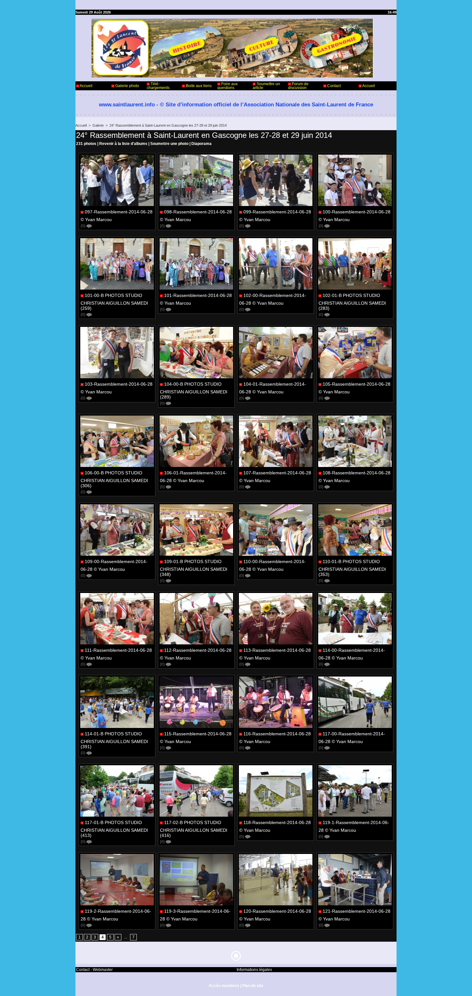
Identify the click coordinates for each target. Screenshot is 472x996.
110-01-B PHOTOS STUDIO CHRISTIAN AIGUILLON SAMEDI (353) (352, 568)
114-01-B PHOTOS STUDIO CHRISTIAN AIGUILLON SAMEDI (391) (114, 740)
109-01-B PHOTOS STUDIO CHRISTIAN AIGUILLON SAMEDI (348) (193, 568)
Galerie (98, 125)
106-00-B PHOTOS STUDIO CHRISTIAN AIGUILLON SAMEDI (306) (114, 479)
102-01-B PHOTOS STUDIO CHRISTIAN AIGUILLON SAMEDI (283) (352, 302)
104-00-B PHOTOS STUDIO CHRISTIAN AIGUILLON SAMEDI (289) (193, 390)
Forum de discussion (298, 86)
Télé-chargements (158, 86)
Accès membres (224, 985)
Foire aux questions (227, 86)
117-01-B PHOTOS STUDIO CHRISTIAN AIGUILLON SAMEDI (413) (114, 829)
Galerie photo (126, 86)
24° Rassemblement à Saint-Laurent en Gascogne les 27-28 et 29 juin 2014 (168, 125)
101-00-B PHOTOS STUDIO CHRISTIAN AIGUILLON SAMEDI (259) (114, 302)
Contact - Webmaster (94, 969)
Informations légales (254, 969)
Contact (333, 86)
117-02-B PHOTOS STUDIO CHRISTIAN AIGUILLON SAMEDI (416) (193, 829)
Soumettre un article (266, 86)
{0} (83, 226)
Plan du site (252, 985)
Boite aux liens (198, 86)
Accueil (85, 86)
